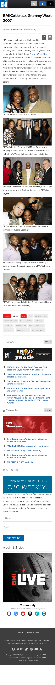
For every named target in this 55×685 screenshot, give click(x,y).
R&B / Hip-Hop (41, 316)
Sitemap (29, 633)
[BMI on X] (18, 648)
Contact (20, 633)
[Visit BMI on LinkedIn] (44, 614)
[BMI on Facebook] (14, 649)
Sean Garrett (21, 325)
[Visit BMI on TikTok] (37, 614)
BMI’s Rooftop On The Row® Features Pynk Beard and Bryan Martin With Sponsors (27, 368)
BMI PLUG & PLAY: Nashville (20, 462)
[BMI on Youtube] (36, 649)
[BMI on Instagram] (22, 649)
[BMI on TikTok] (27, 649)
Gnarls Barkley (26, 321)
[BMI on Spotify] (32, 649)
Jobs (37, 633)
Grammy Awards (10, 321)
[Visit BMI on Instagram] (30, 614)
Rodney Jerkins (23, 330)
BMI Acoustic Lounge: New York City (24, 451)
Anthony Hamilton (36, 325)
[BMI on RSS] (41, 649)
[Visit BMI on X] (16, 614)
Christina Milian (38, 330)
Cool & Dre (8, 325)
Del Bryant (39, 321)
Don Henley (8, 330)
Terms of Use (22, 661)
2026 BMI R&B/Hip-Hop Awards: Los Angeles (28, 446)
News (16, 29)
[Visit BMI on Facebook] (9, 614)
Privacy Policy (33, 661)
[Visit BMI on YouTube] (23, 614)
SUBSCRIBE (13, 538)
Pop (30, 316)
